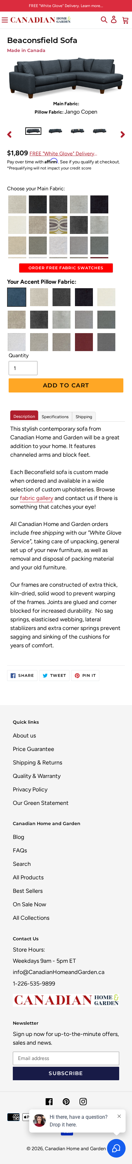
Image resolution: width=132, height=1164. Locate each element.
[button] (17, 204)
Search (22, 863)
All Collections (31, 917)
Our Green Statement (41, 802)
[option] (33, 134)
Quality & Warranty (37, 776)
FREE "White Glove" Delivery (61, 154)
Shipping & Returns (37, 762)
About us (24, 735)
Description (24, 416)
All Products (28, 877)
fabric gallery (36, 498)
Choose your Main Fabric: (36, 188)
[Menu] (5, 20)
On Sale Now (29, 904)
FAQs (20, 850)
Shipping (84, 416)
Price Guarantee (33, 749)
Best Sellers (28, 890)
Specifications (55, 416)
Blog (18, 837)
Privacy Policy (30, 789)
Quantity (19, 355)
